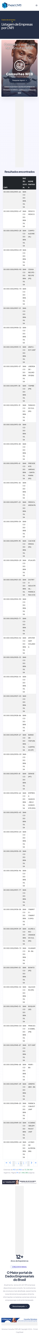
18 (18, 1163)
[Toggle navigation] (36, 5)
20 (23, 1163)
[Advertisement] (22, 126)
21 (26, 1163)
